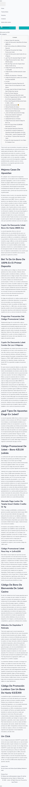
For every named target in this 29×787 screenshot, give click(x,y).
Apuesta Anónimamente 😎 (12, 105)
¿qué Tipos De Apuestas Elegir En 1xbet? (15, 58)
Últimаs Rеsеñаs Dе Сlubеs (12, 107)
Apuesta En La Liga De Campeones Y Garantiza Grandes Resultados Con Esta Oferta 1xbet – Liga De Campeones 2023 (15, 132)
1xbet (11, 528)
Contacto (3, 19)
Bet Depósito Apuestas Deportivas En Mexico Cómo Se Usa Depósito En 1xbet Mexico (15, 85)
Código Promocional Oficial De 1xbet (14, 95)
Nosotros (3, 15)
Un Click (7, 81)
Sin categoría (3, 34)
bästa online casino (6, 22)
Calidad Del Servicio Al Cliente (12, 118)
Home (2, 8)
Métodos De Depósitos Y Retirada (13, 75)
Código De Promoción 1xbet (12, 116)
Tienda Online (4, 12)
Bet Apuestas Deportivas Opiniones (14, 128)
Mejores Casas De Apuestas (12, 40)
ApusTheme (14, 782)
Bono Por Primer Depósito (11, 93)
